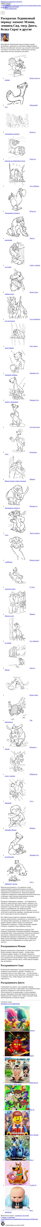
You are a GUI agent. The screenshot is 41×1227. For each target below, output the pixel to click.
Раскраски (17, 5)
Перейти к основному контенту (11, 1)
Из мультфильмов (11, 8)
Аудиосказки (5, 5)
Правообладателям (10, 1219)
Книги (36, 5)
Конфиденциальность (24, 1219)
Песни (23, 5)
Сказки (12, 5)
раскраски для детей (22, 1215)
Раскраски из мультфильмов (10, 1004)
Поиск (8, 3)
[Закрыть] (3, 12)
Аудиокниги (30, 5)
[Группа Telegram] (3, 1225)
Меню (3, 3)
